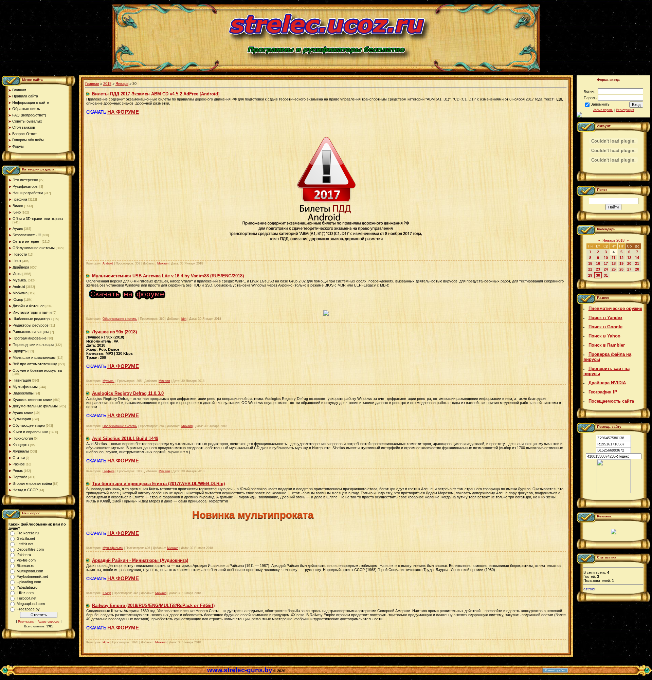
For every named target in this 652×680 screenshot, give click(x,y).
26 (621, 269)
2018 (107, 83)
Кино (17, 212)
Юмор (18, 299)
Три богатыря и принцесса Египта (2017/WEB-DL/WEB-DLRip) (158, 483)
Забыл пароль (603, 110)
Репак (18, 470)
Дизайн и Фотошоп (28, 306)
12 (621, 258)
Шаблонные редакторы (32, 319)
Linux (17, 261)
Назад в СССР (25, 490)
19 (621, 263)
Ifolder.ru (24, 555)
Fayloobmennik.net (32, 576)
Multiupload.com (30, 571)
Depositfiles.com (30, 549)
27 (629, 269)
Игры (17, 274)
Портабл (20, 477)
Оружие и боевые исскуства (37, 370)
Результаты (26, 621)
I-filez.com (25, 593)
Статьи (19, 458)
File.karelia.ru (28, 533)
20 (629, 263)
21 (637, 263)
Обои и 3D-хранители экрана (38, 219)
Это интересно (25, 180)
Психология (23, 438)
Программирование (30, 338)
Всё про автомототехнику (35, 364)
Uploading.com (29, 582)
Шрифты (20, 351)
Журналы (21, 451)
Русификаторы (25, 186)
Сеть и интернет (27, 241)
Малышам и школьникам (34, 357)
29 (590, 275)
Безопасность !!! (27, 235)
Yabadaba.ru (27, 587)
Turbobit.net (26, 598)
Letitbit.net (25, 544)
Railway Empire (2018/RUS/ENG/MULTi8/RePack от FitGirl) (153, 605)
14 (637, 258)
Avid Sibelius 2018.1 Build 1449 (125, 438)
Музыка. (20, 280)
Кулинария (22, 419)
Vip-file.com (26, 560)
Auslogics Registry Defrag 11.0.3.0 (128, 393)
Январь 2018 (613, 240)
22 (590, 269)
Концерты (21, 445)
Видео (18, 206)
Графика (20, 199)
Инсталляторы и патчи (32, 312)
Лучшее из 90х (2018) (114, 331)
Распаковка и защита (31, 332)
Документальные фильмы (35, 406)
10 (606, 258)
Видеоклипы (23, 393)
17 (606, 263)
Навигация (22, 380)
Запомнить (600, 104)
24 (606, 269)
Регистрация (625, 110)
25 (614, 269)
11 (613, 258)
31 (606, 275)
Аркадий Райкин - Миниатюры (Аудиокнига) (140, 560)
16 (598, 263)
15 (590, 263)
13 (629, 258)
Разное (19, 464)
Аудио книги (23, 412)
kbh (183, 318)
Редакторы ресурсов (31, 325)
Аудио (18, 228)
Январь (121, 83)
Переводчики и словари (33, 345)
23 (598, 269)
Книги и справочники (30, 432)
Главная (92, 83)
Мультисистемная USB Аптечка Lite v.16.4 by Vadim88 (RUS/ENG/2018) (168, 275)
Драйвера (21, 267)
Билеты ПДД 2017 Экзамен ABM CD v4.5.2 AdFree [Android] (155, 93)
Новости (20, 254)
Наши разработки (28, 193)
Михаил (162, 263)
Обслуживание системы (34, 248)
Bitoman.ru (25, 566)
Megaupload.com (31, 604)
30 (598, 275)
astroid (589, 589)
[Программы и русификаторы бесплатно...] (614, 492)
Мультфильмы (25, 387)
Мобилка (20, 293)
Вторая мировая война (32, 483)
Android (19, 286)
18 (614, 263)
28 (637, 269)
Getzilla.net (26, 538)
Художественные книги (32, 400)
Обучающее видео (29, 425)
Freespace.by (28, 609)
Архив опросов (48, 621)
